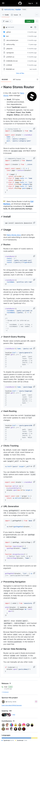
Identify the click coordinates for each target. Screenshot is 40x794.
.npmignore (10, 52)
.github (8, 32)
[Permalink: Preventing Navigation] (2, 581)
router (18, 9)
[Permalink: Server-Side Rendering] (2, 649)
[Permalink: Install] (2, 216)
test (7, 36)
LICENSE (9, 65)
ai (6, 27)
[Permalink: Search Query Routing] (2, 336)
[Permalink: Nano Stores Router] (2, 87)
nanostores (9, 9)
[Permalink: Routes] (2, 244)
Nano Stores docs (14, 235)
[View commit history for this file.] (35, 27)
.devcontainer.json (12, 40)
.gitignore (9, 48)
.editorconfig (10, 44)
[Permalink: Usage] (2, 229)
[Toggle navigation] (3, 3)
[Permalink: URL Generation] (2, 506)
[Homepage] (20, 3)
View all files (20, 73)
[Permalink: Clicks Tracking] (2, 445)
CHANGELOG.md (12, 61)
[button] (34, 128)
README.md (10, 69)
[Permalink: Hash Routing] (2, 411)
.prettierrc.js (10, 57)
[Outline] (37, 79)
